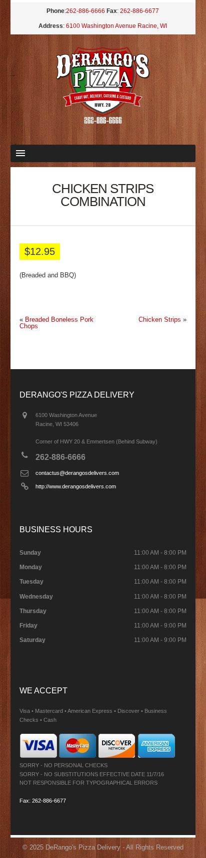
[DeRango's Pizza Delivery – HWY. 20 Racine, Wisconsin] (103, 121)
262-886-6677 (139, 10)
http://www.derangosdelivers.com (76, 486)
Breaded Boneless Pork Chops (57, 323)
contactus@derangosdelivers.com (77, 473)
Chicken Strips (159, 319)
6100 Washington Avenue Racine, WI (116, 25)
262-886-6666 (85, 10)
